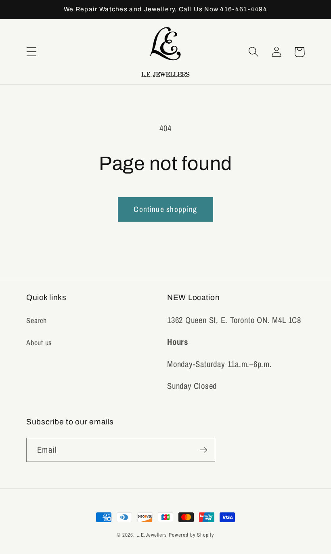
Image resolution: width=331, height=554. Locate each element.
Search (36, 320)
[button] (31, 51)
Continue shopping (165, 209)
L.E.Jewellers (151, 534)
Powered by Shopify (191, 534)
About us (39, 343)
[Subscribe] (203, 450)
